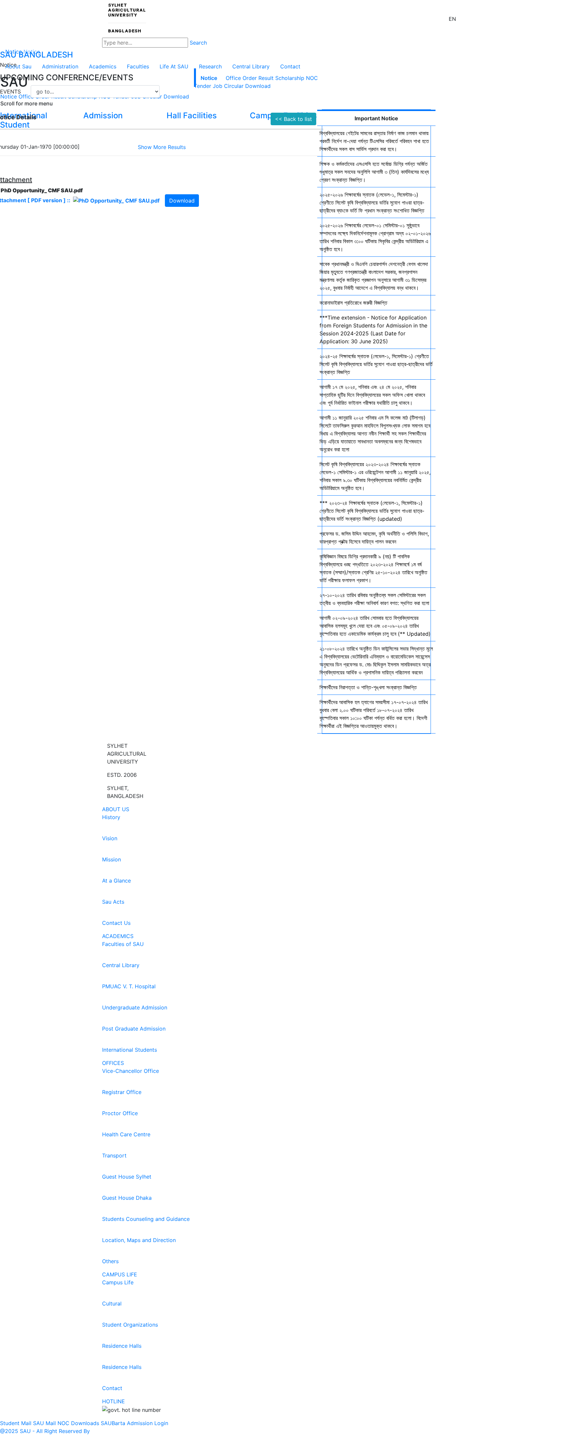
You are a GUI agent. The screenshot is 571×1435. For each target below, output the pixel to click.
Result (266, 78)
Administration (60, 66)
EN (452, 19)
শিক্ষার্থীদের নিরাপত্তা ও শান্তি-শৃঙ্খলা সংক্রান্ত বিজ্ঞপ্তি (368, 687)
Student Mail (15, 1423)
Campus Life (119, 1274)
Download (258, 86)
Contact (290, 66)
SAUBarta (113, 1423)
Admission (140, 1423)
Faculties (138, 66)
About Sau (18, 66)
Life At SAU (174, 66)
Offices (113, 1063)
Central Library (251, 66)
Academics (102, 66)
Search (198, 42)
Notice (209, 78)
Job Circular (228, 86)
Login (161, 1423)
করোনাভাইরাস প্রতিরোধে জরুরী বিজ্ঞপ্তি (353, 302)
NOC (312, 78)
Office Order (241, 78)
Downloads (85, 1423)
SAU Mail (44, 1423)
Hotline (113, 1401)
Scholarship (289, 78)
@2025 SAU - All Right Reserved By (45, 1431)
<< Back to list (293, 119)
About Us (115, 809)
